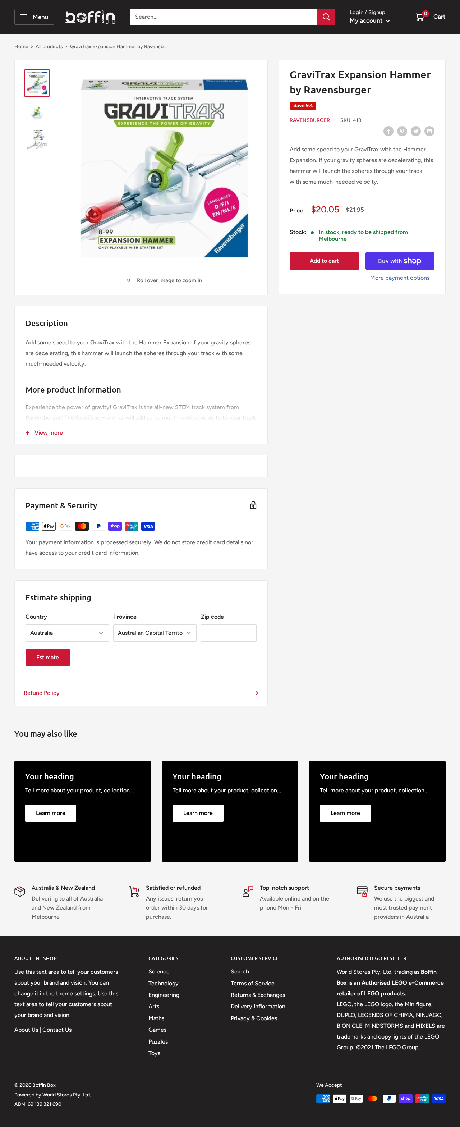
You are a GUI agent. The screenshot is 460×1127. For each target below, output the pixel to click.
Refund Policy (42, 693)
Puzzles (158, 1041)
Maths (156, 1018)
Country (36, 616)
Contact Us (57, 1029)
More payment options (399, 277)
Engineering (163, 994)
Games (157, 1029)
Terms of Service (253, 983)
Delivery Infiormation (258, 1006)
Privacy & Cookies (254, 1018)
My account (367, 20)
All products (49, 46)
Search (240, 971)
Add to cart (324, 260)
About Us (26, 1029)
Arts (153, 1006)
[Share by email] (429, 130)
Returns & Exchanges (258, 994)
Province (125, 616)
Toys (154, 1053)
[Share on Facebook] (388, 130)
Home (21, 46)
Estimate (47, 657)
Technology (163, 983)
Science (159, 971)
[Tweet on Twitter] (416, 130)
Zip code (212, 616)
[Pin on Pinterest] (402, 130)
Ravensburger (310, 120)
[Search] (326, 17)
